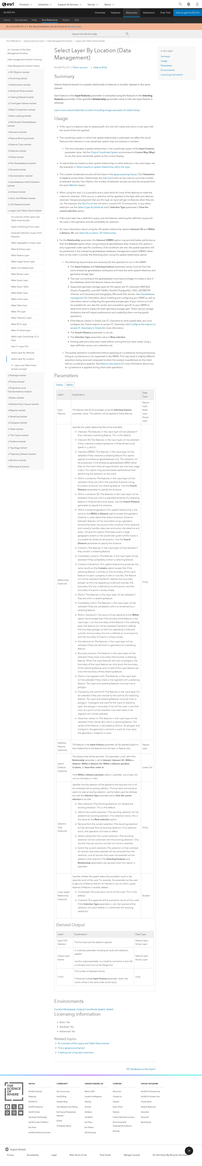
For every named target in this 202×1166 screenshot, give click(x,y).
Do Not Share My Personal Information (171, 1155)
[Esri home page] (8, 4)
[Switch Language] (188, 4)
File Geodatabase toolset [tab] (23, 163)
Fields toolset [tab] (17, 157)
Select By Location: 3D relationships (97, 233)
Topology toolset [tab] (18, 447)
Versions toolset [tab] (18, 460)
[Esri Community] (7, 1113)
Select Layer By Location (22, 359)
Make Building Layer (20, 249)
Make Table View (19, 305)
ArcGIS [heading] (32, 1083)
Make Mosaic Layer (20, 274)
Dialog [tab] (59, 385)
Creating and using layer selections (76, 1052)
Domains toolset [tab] (18, 132)
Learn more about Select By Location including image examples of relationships (97, 110)
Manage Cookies (132, 1155)
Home (7, 20)
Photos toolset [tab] (17, 381)
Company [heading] (117, 1083)
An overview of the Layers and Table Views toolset (25, 219)
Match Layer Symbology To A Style (25, 338)
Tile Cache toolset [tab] (19, 435)
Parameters (166, 65)
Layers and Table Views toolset (90, 41)
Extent (110, 1009)
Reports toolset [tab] (17, 410)
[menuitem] (40, 1091)
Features (115, 12)
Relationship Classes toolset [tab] (24, 404)
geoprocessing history (125, 174)
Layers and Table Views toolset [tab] (25, 210)
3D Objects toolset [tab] (19, 72)
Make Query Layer (19, 280)
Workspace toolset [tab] (19, 466)
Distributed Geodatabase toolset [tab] (22, 124)
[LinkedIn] (20, 1106)
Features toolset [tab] (18, 151)
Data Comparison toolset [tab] (22, 109)
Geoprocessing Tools (34, 41)
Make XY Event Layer (21, 330)
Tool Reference (50, 20)
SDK (76, 20)
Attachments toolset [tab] (20, 84)
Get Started (21, 20)
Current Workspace (64, 1009)
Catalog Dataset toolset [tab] (22, 97)
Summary (165, 56)
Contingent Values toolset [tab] (23, 103)
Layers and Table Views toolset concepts (23, 367)
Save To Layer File (19, 346)
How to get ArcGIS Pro (188, 12)
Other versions (80, 67)
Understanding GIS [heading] (94, 1083)
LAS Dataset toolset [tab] (20, 204)
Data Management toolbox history (24, 66)
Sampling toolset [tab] (18, 416)
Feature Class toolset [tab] (20, 144)
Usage (164, 61)
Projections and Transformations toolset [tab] (19, 390)
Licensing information (172, 74)
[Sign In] (197, 4)
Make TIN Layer (18, 311)
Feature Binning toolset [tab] (22, 138)
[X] (14, 1106)
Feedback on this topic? (143, 1069)
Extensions (149, 12)
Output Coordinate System (104, 152)
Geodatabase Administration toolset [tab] (24, 184)
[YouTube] (20, 1113)
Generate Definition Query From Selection (26, 235)
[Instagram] (14, 1113)
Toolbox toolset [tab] (18, 441)
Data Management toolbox (59, 41)
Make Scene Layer (19, 299)
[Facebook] (7, 1106)
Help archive (100, 67)
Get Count (108, 178)
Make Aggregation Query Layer (26, 243)
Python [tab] (70, 385)
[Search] (180, 4)
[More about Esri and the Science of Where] (14, 1092)
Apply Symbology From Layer (25, 227)
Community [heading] (62, 1083)
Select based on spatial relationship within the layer (103, 167)
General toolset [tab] (18, 169)
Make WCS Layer (19, 324)
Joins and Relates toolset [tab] (22, 198)
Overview (100, 12)
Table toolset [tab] (16, 429)
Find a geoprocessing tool (71, 1048)
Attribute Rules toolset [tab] (21, 91)
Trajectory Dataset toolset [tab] (23, 454)
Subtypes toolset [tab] (18, 422)
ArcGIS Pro (9, 12)
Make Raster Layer (19, 293)
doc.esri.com (74, 26)
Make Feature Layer (20, 255)
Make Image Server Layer (23, 261)
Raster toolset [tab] (17, 397)
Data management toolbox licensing (25, 59)
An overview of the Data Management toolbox (19, 51)
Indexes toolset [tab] (18, 192)
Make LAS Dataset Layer (22, 268)
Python (66, 20)
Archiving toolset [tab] (18, 78)
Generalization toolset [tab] (21, 175)
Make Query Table (19, 286)
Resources (131, 12)
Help (34, 20)
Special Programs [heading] (149, 1083)
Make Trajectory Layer (21, 318)
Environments (168, 70)
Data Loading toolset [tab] (20, 116)
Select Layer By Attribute (22, 353)
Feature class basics (110, 363)
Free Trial (165, 12)
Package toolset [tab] (18, 375)
